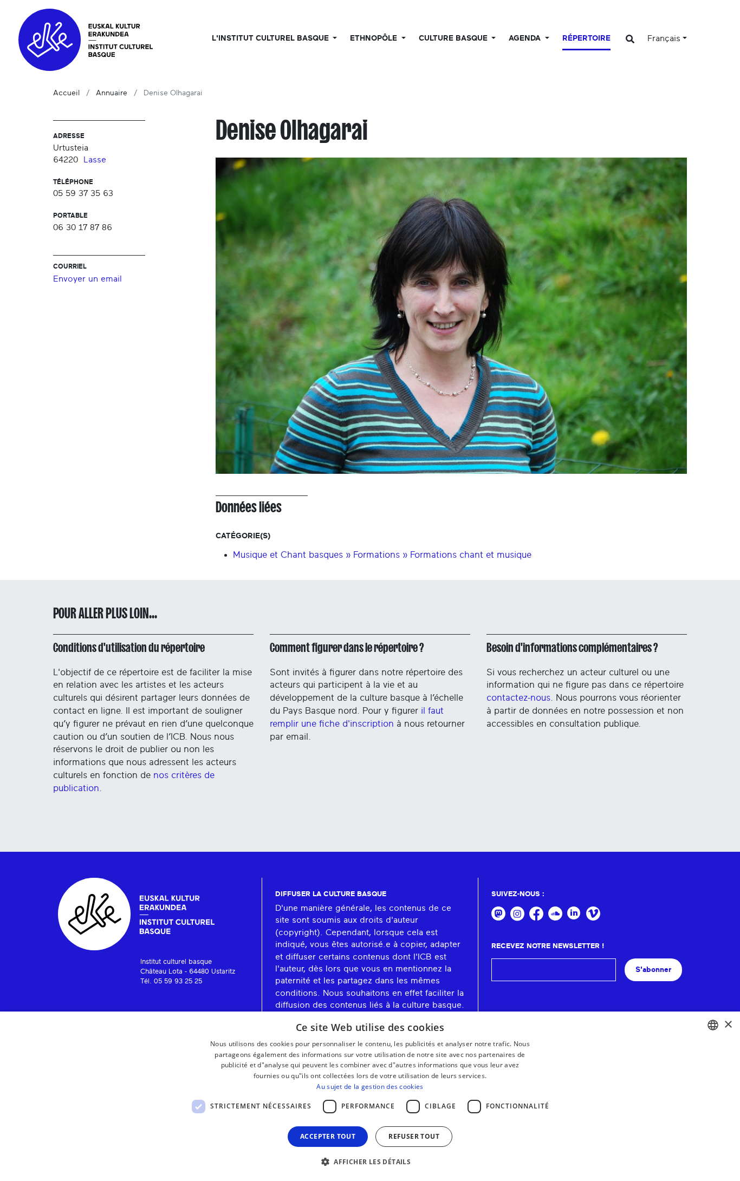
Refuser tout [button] (413, 1136)
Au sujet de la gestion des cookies (369, 1086)
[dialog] (370, 1096)
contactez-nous (518, 697)
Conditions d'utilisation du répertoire (129, 647)
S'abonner (653, 969)
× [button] (728, 1025)
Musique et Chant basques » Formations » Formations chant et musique (382, 554)
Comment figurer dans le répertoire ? (347, 647)
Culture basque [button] (454, 38)
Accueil (66, 93)
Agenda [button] (526, 38)
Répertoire (586, 38)
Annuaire (111, 93)
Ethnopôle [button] (374, 38)
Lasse (94, 159)
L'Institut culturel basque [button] (271, 38)
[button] (370, 1161)
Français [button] (663, 38)
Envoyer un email (87, 279)
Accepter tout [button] (327, 1136)
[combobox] (712, 1025)
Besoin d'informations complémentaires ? (572, 647)
